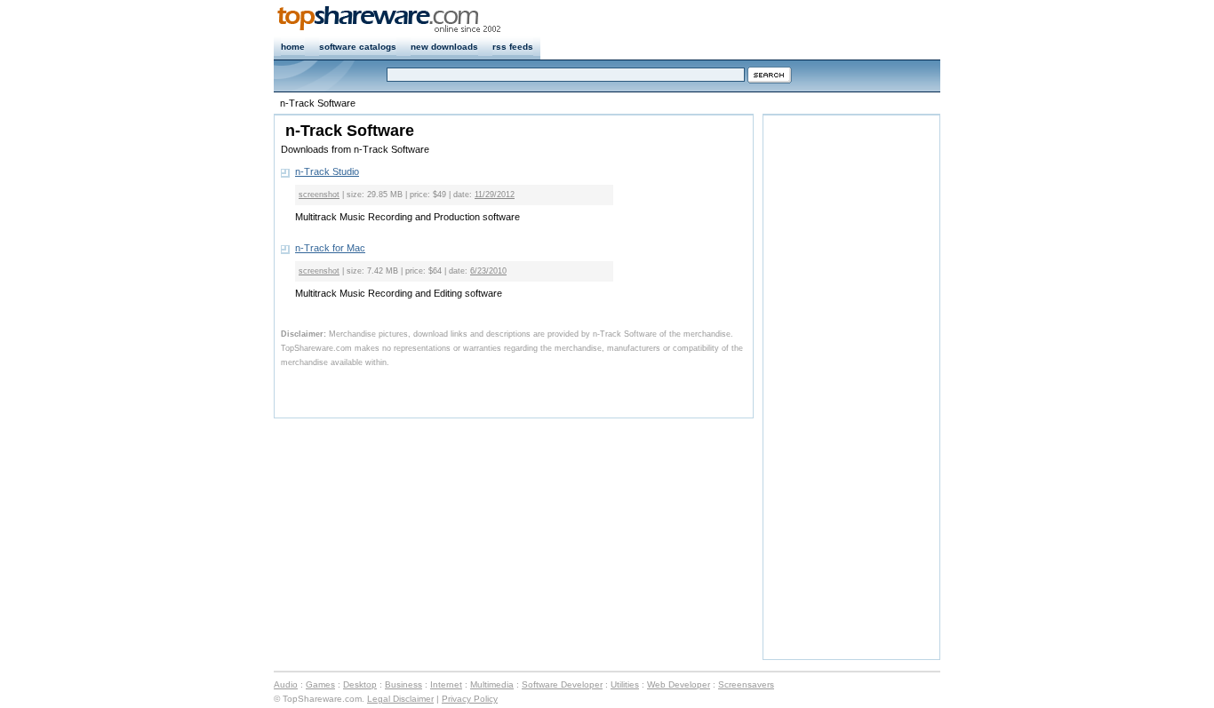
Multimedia (492, 684)
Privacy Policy (470, 699)
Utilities (625, 684)
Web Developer (678, 684)
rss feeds (512, 47)
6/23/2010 (488, 270)
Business (403, 684)
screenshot (319, 194)
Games (320, 684)
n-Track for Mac (330, 248)
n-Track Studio (327, 171)
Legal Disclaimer (400, 699)
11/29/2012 (495, 194)
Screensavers (746, 684)
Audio (286, 684)
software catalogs (357, 47)
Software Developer (562, 684)
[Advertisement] (853, 385)
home (293, 47)
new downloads (444, 47)
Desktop (360, 684)
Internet (446, 684)
